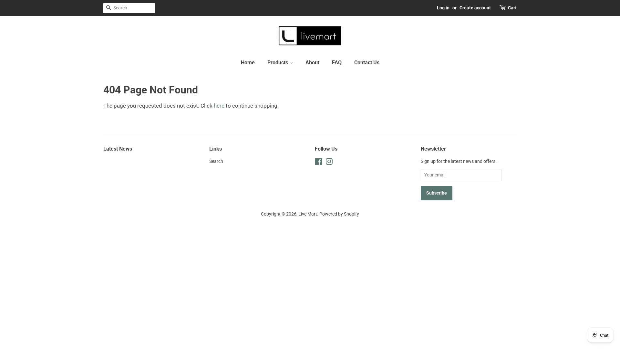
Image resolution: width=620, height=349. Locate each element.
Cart (512, 7)
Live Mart (307, 214)
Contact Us (366, 62)
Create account (475, 7)
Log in (443, 7)
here (219, 105)
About (312, 62)
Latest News (117, 149)
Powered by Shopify (339, 214)
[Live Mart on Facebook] (318, 163)
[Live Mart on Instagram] (329, 163)
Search (216, 161)
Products (278, 62)
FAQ (337, 62)
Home (248, 62)
